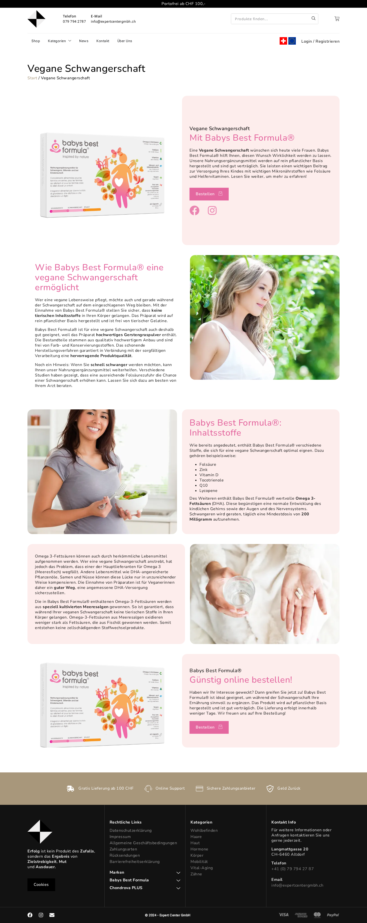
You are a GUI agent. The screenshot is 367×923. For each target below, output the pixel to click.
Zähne (196, 874)
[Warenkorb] (337, 18)
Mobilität (199, 861)
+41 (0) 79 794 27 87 (292, 869)
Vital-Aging (201, 868)
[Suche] (313, 19)
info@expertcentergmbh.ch (297, 885)
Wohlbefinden (204, 830)
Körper (196, 855)
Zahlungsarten (123, 849)
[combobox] (270, 19)
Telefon (69, 16)
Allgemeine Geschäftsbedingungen (143, 843)
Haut (195, 843)
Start (32, 78)
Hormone (199, 849)
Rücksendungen (125, 855)
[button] (41, 884)
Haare (196, 836)
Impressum (120, 836)
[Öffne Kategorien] (69, 41)
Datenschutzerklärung (131, 830)
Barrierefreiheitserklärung (135, 861)
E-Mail (96, 16)
